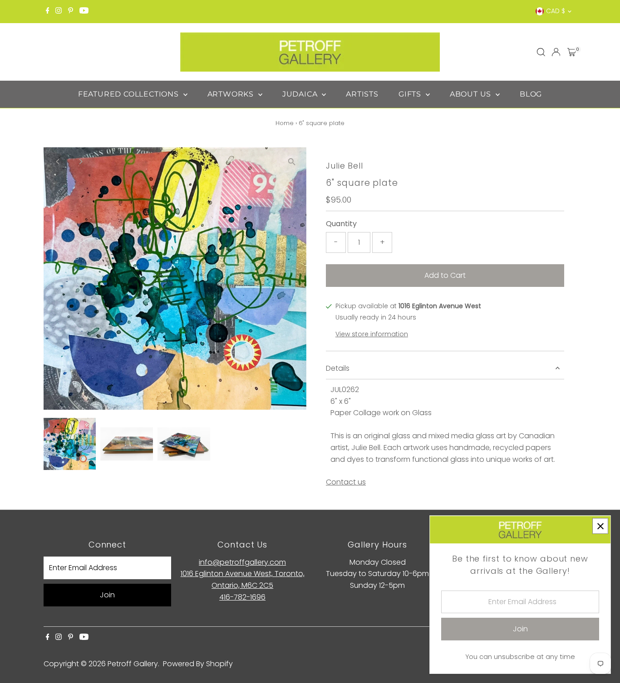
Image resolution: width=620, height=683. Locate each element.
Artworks (231, 94)
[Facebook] (48, 11)
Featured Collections (129, 94)
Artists (362, 94)
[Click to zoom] (291, 162)
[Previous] (58, 161)
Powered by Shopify (198, 664)
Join (107, 595)
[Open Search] (541, 52)
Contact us (346, 482)
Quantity (341, 223)
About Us (471, 94)
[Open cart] (571, 52)
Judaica (301, 94)
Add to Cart (445, 275)
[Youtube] (84, 11)
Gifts (411, 94)
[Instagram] (58, 11)
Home (285, 123)
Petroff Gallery (133, 664)
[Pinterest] (70, 11)
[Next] (80, 161)
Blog (531, 94)
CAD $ (555, 10)
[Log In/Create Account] (556, 52)
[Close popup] (600, 526)
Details (337, 368)
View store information (371, 334)
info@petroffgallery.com (242, 562)
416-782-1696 (242, 597)
